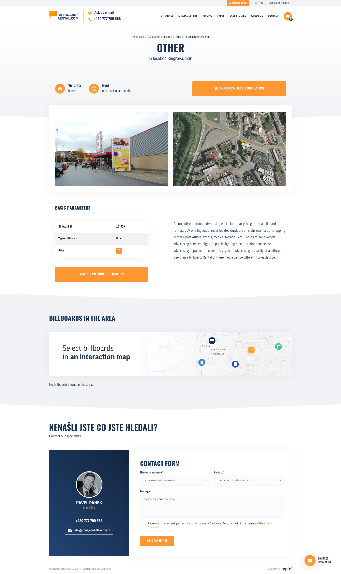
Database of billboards (160, 37)
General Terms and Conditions (97, 569)
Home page (138, 37)
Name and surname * (151, 472)
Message (145, 491)
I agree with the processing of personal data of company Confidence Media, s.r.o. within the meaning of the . (210, 525)
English (285, 3)
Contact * (219, 472)
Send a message (157, 540)
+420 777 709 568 (89, 521)
